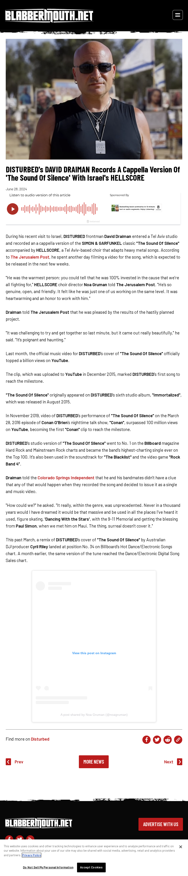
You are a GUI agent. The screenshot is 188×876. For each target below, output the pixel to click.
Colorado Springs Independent (66, 477)
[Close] (181, 847)
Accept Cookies (91, 867)
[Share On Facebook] (146, 740)
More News (93, 762)
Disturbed (40, 739)
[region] (94, 857)
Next (168, 761)
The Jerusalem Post (30, 257)
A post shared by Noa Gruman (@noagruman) (94, 714)
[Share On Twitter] (157, 740)
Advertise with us (160, 824)
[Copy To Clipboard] (178, 740)
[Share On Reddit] (167, 740)
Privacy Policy (31, 855)
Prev (19, 761)
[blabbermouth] (49, 21)
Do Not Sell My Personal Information (48, 867)
